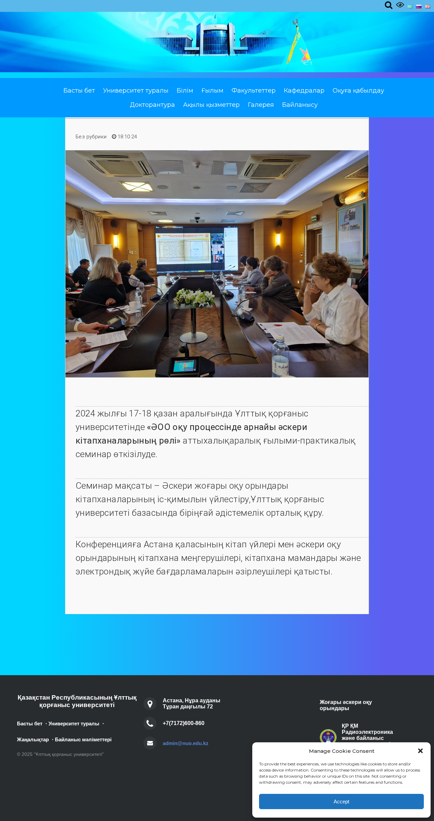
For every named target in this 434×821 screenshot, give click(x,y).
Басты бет (79, 90)
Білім (185, 90)
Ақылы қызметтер (211, 105)
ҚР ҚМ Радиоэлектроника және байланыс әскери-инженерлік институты (367, 738)
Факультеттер (254, 90)
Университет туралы (136, 90)
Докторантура (152, 105)
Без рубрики (91, 137)
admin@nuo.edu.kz (186, 743)
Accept (341, 801)
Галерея (261, 105)
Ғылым (212, 90)
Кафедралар (304, 90)
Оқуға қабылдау (358, 90)
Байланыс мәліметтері (83, 739)
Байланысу (300, 105)
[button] (420, 750)
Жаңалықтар (33, 739)
